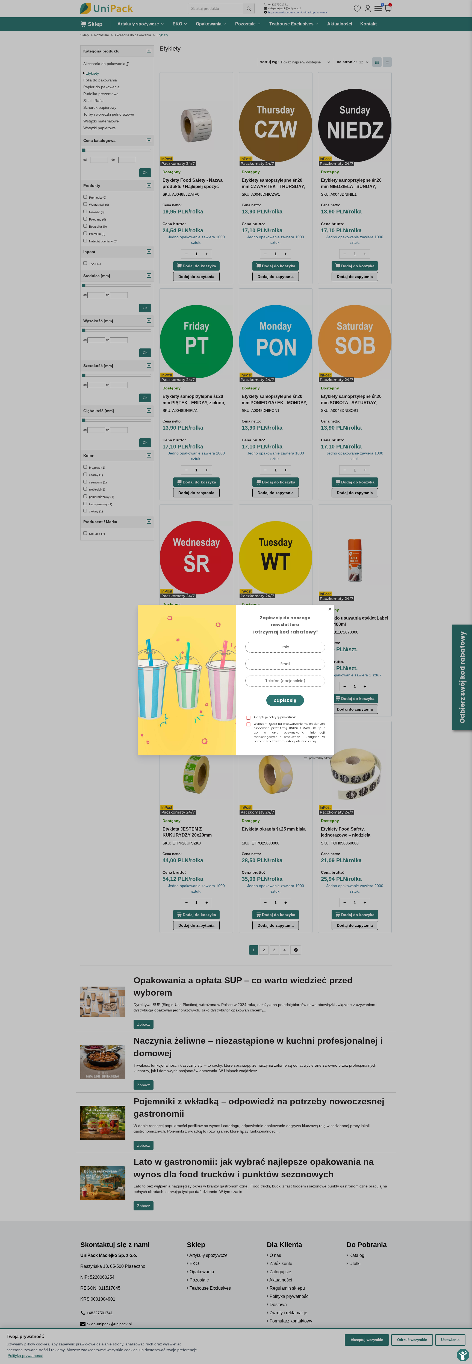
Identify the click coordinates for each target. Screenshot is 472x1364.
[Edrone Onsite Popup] (236, 682)
